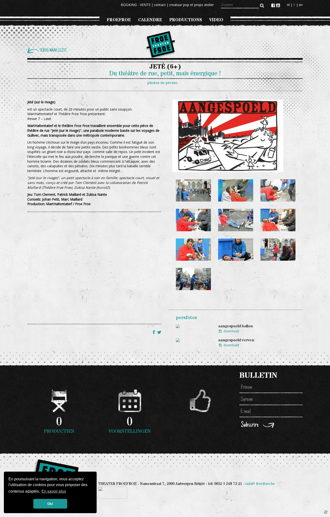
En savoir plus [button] (54, 491)
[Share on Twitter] (159, 332)
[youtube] (278, 5)
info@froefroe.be (260, 483)
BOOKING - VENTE (136, 4)
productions (185, 20)
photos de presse (162, 83)
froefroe (119, 20)
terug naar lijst (53, 50)
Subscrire (249, 425)
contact (160, 4)
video (216, 20)
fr (294, 4)
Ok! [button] (50, 504)
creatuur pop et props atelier (191, 4)
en (301, 4)
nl (288, 4)
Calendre (150, 20)
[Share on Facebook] (154, 332)
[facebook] (273, 5)
